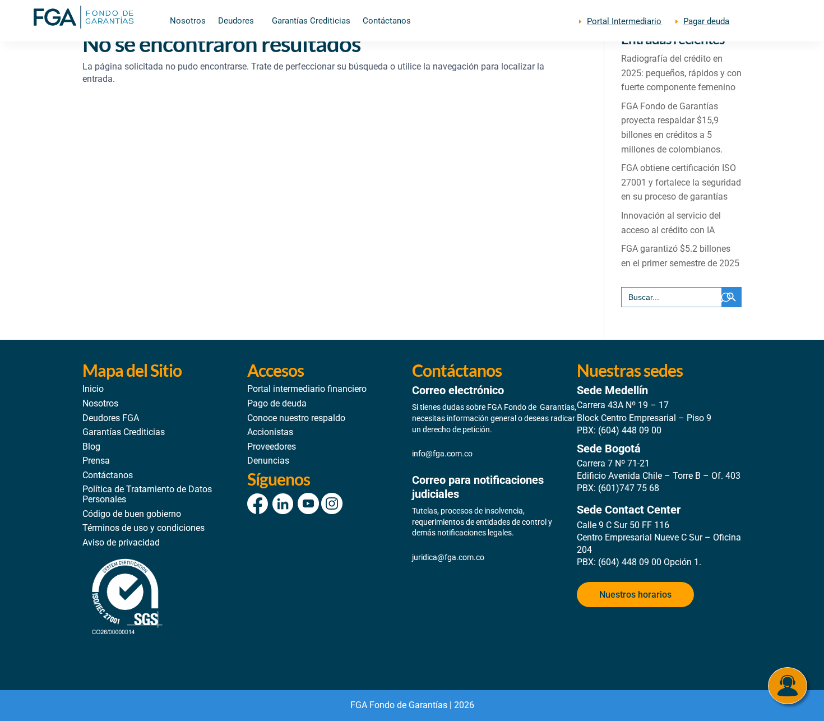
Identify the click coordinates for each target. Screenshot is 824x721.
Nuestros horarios (635, 594)
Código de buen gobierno (131, 514)
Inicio (93, 388)
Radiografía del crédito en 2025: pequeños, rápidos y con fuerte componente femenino (681, 73)
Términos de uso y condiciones (143, 528)
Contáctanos (387, 21)
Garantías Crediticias (311, 21)
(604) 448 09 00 (629, 430)
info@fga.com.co (442, 453)
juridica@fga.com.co (448, 557)
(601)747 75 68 (628, 488)
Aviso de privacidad (121, 542)
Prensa (96, 460)
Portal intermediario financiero (307, 388)
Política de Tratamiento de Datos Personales (147, 494)
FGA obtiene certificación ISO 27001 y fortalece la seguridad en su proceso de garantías (681, 182)
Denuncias (268, 460)
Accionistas (270, 432)
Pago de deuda (277, 403)
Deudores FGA (110, 418)
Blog (91, 446)
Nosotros (188, 21)
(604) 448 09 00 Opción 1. (649, 562)
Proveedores (271, 446)
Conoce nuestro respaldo (296, 418)
